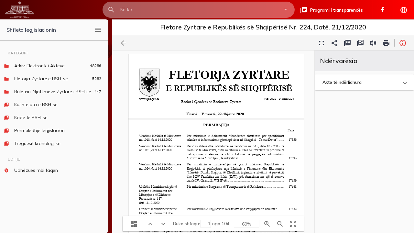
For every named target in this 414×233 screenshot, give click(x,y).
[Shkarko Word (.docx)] (373, 42)
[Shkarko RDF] (360, 42)
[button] (364, 82)
